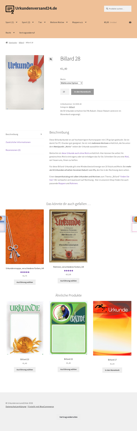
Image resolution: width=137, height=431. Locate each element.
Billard (21, 42)
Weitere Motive (57, 22)
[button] (51, 59)
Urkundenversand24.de (36, 8)
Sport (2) (26, 22)
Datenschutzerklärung (16, 406)
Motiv (63, 79)
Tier (40, 22)
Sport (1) (10, 22)
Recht (8, 32)
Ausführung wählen (25, 282)
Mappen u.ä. (77, 22)
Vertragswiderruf (27, 32)
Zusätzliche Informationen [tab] (18, 142)
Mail (127, 156)
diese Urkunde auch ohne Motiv (76, 153)
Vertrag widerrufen (68, 417)
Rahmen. (74, 183)
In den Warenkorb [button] (112, 370)
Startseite (13, 42)
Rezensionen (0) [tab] (13, 150)
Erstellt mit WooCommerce (41, 406)
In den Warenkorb (82, 91)
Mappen (62, 183)
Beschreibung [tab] (12, 134)
